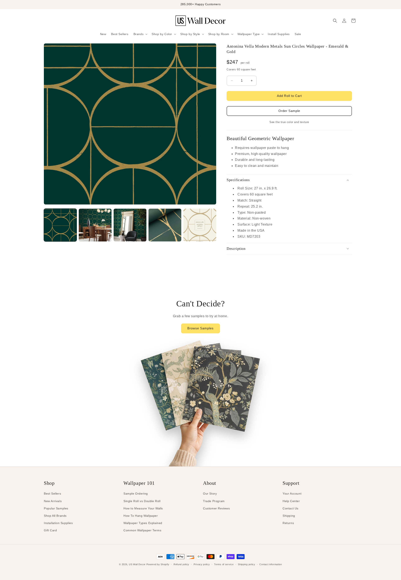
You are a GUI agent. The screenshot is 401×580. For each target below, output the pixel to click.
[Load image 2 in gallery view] (95, 225)
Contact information (270, 564)
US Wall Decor (137, 564)
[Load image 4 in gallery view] (164, 225)
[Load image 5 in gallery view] (199, 225)
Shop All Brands (55, 515)
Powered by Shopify (157, 564)
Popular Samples (56, 508)
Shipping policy (246, 564)
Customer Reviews (216, 508)
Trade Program (214, 501)
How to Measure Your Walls (143, 508)
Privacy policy (202, 564)
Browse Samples (200, 328)
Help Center (291, 501)
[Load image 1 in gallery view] (60, 225)
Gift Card (50, 530)
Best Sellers (52, 493)
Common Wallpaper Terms (142, 530)
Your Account (292, 493)
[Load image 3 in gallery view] (130, 225)
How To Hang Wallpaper (140, 515)
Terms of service (223, 564)
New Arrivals (53, 501)
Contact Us (290, 508)
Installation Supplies (58, 523)
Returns (288, 523)
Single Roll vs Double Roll (142, 501)
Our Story (210, 493)
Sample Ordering (135, 493)
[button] (140, 34)
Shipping (289, 515)
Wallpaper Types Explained (142, 523)
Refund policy (181, 564)
